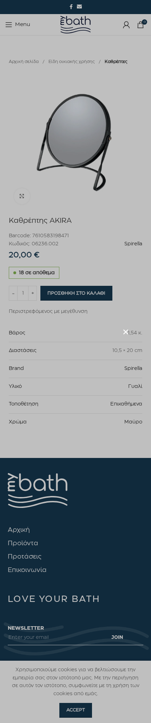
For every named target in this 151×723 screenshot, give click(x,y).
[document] (75, 361)
